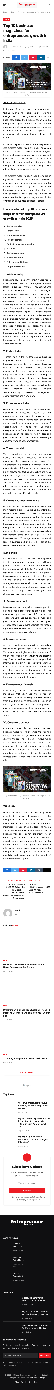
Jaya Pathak (19, 102)
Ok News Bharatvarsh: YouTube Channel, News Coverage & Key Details (33, 1106)
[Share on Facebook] (16, 57)
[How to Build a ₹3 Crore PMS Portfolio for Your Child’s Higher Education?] (9, 1138)
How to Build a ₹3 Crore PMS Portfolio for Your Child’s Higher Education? (33, 1139)
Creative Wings (38, 1378)
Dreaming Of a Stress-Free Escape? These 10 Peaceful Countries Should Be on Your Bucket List (26, 1013)
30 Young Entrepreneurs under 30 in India (25, 1058)
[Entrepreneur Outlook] (27, 4)
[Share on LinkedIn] (41, 57)
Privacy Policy (25, 1200)
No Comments (43, 47)
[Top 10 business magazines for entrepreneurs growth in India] (27, 76)
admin (13, 47)
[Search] (50, 5)
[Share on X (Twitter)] (24, 57)
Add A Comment (27, 1072)
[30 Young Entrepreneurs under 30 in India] (27, 1037)
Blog (7, 19)
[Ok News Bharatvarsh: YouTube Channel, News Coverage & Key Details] (27, 943)
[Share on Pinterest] (33, 57)
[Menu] (4, 5)
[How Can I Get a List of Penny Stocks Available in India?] (6, 1258)
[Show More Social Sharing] (48, 57)
